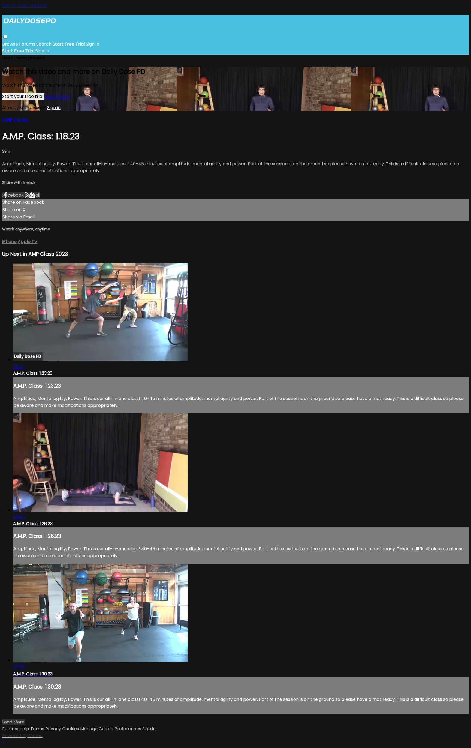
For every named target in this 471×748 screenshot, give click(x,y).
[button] (5, 37)
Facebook (13, 195)
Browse (10, 44)
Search (44, 44)
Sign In (42, 51)
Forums (27, 44)
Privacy (53, 729)
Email (34, 195)
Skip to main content (24, 5)
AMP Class (15, 120)
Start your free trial (23, 96)
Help (24, 729)
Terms (37, 729)
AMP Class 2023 (48, 254)
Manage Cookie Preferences (111, 729)
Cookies (71, 729)
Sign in (92, 44)
